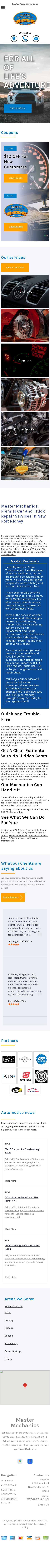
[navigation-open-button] (3, 7)
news (7, 1144)
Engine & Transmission (13, 838)
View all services (15, 267)
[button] (25, 1385)
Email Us (43, 1504)
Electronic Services (38, 835)
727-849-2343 (8, 554)
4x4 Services (7, 830)
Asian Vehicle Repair (36, 830)
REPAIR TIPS (8, 1489)
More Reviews (11, 897)
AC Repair (20, 830)
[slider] (13, 944)
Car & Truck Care (17, 832)
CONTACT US (8, 1494)
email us (18, 812)
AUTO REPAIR (8, 1485)
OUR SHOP (7, 1480)
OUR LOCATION (17, 108)
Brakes (4, 832)
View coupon (15, 177)
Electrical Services (18, 835)
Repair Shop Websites (35, 1520)
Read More (10, 1180)
